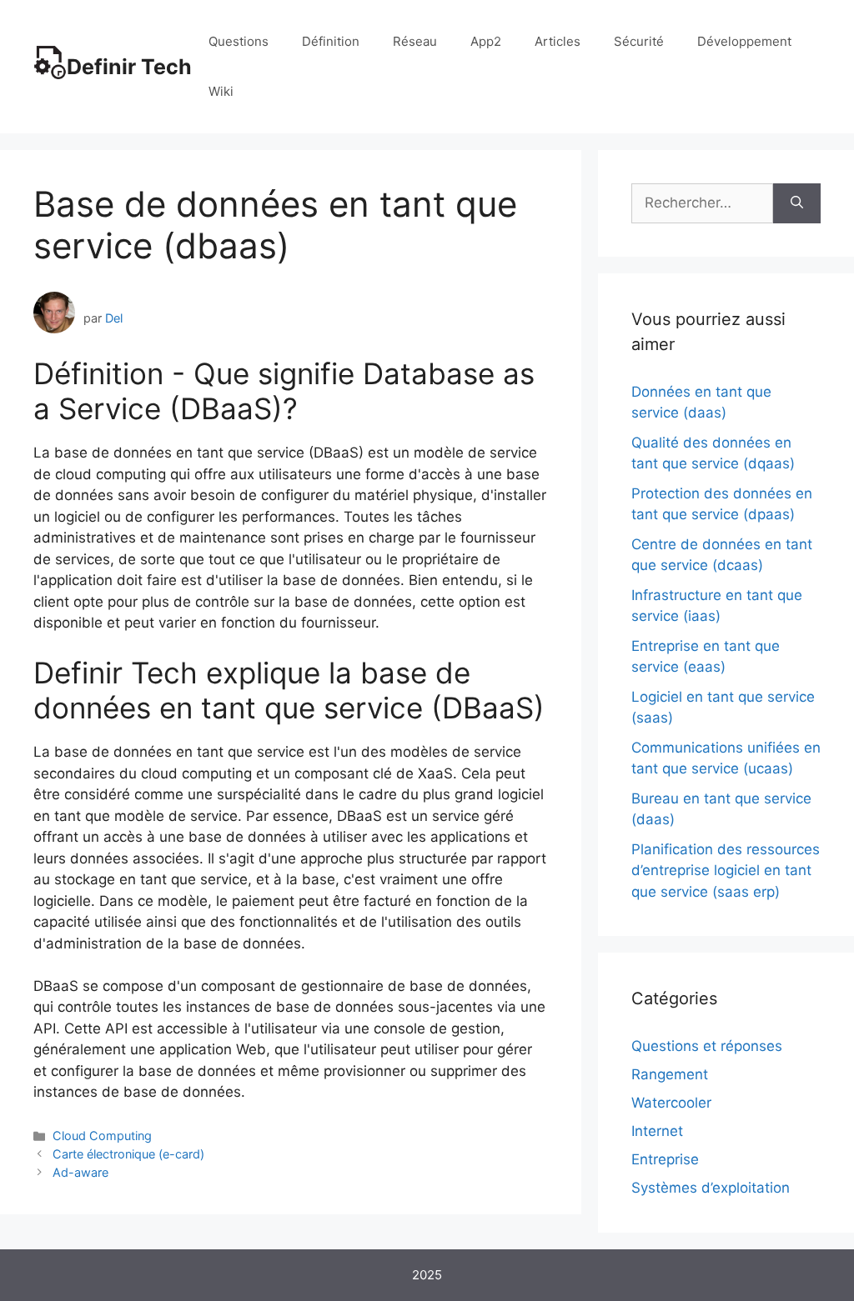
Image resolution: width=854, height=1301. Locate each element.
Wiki (221, 91)
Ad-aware (80, 1172)
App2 (485, 41)
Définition (330, 41)
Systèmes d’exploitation (710, 1187)
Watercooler (671, 1102)
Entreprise (665, 1159)
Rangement (669, 1074)
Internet (657, 1131)
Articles (557, 41)
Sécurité (639, 41)
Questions (238, 41)
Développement (744, 41)
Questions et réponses (706, 1046)
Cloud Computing (102, 1135)
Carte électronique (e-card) (128, 1154)
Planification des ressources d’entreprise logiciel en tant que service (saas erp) (725, 870)
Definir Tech (129, 66)
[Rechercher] (797, 203)
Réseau (415, 41)
